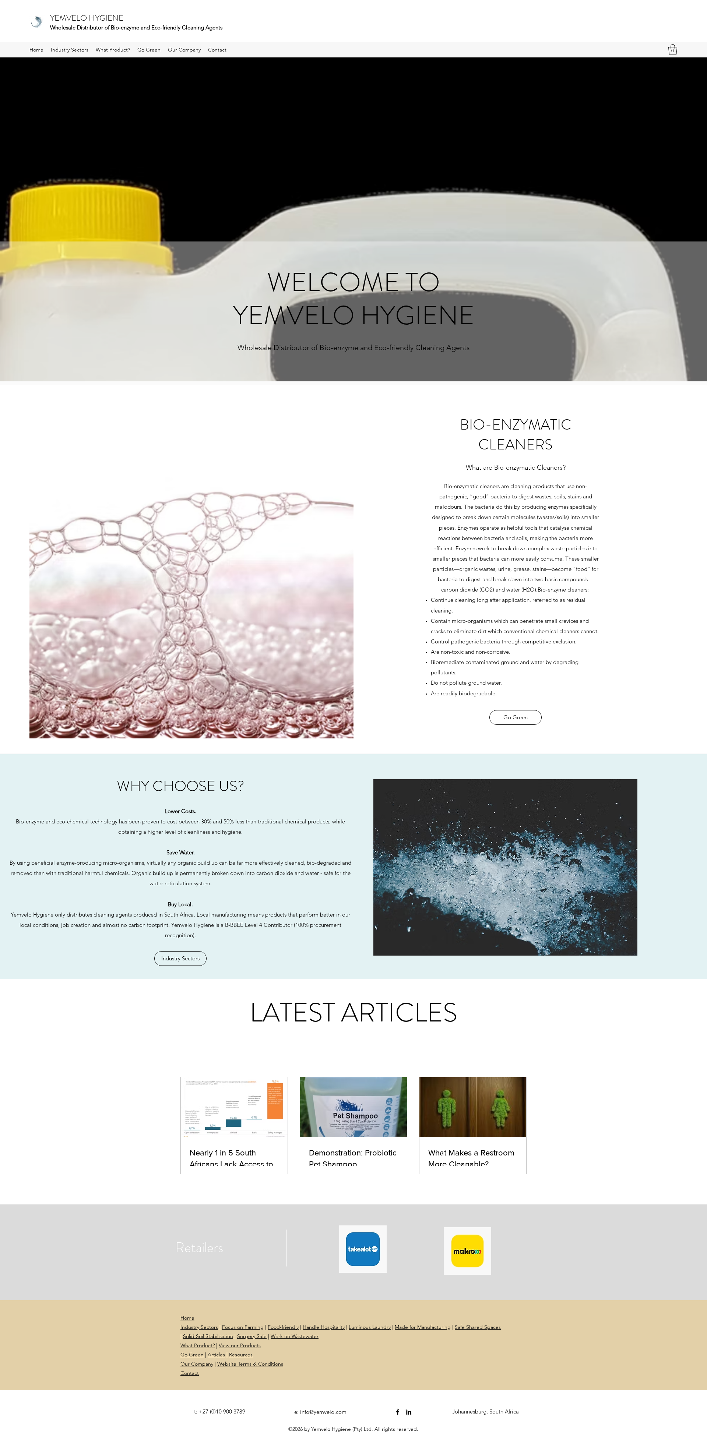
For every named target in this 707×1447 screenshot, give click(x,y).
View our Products (240, 1345)
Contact (189, 1373)
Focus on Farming (243, 1327)
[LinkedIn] (408, 1412)
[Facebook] (397, 1412)
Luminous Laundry (370, 1327)
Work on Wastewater (295, 1336)
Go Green (192, 1354)
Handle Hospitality (324, 1327)
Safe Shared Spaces (478, 1327)
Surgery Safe (252, 1336)
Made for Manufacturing (423, 1327)
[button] (672, 49)
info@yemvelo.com (323, 1411)
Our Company (196, 1363)
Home (187, 1317)
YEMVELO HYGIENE (86, 18)
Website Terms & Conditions (250, 1363)
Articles (216, 1354)
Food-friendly (283, 1327)
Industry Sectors (199, 1327)
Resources (241, 1354)
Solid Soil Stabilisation (208, 1336)
